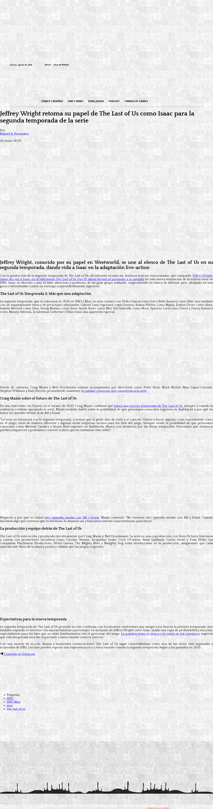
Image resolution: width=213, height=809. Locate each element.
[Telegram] (191, 65)
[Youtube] (201, 65)
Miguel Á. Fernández (14, 134)
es (198, 634)
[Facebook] (170, 65)
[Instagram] (176, 65)
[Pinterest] (53, 146)
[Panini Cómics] (106, 254)
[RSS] (181, 65)
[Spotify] (186, 65)
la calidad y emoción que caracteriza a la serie (114, 391)
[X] (196, 65)
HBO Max (13, 702)
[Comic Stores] (106, 688)
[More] (65, 146)
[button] (177, 101)
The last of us (16, 709)
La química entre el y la (159, 634)
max (10, 705)
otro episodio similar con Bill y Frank (72, 517)
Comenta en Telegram (19, 654)
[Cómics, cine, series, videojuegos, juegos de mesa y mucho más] (89, 82)
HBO (10, 698)
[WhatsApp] (41, 146)
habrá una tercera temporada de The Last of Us (148, 406)
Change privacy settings (158, 808)
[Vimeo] (162, 65)
